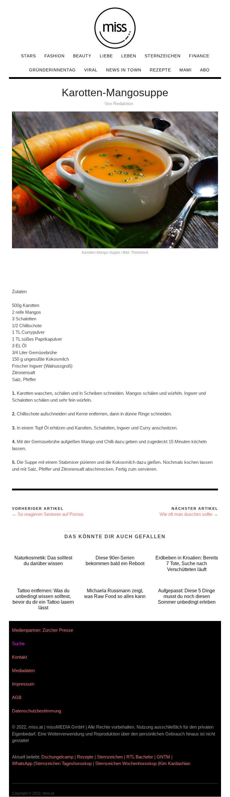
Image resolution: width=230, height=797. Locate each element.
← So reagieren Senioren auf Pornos (48, 514)
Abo (205, 70)
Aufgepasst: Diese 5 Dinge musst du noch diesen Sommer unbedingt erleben (187, 596)
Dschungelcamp (57, 756)
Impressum (23, 683)
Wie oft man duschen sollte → (189, 514)
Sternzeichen (163, 55)
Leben (128, 55)
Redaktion (123, 103)
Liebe (106, 55)
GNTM (163, 756)
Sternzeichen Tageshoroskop (63, 763)
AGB (17, 697)
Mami (185, 70)
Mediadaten (23, 670)
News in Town (123, 70)
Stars (28, 55)
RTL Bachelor (139, 756)
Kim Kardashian (175, 763)
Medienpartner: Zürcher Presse (42, 630)
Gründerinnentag (52, 70)
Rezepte (160, 70)
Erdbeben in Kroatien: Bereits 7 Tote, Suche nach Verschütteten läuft (186, 563)
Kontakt (19, 657)
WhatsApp (22, 763)
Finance (199, 55)
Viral (91, 70)
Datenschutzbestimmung (36, 710)
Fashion (54, 55)
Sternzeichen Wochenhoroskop (126, 763)
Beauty (82, 55)
